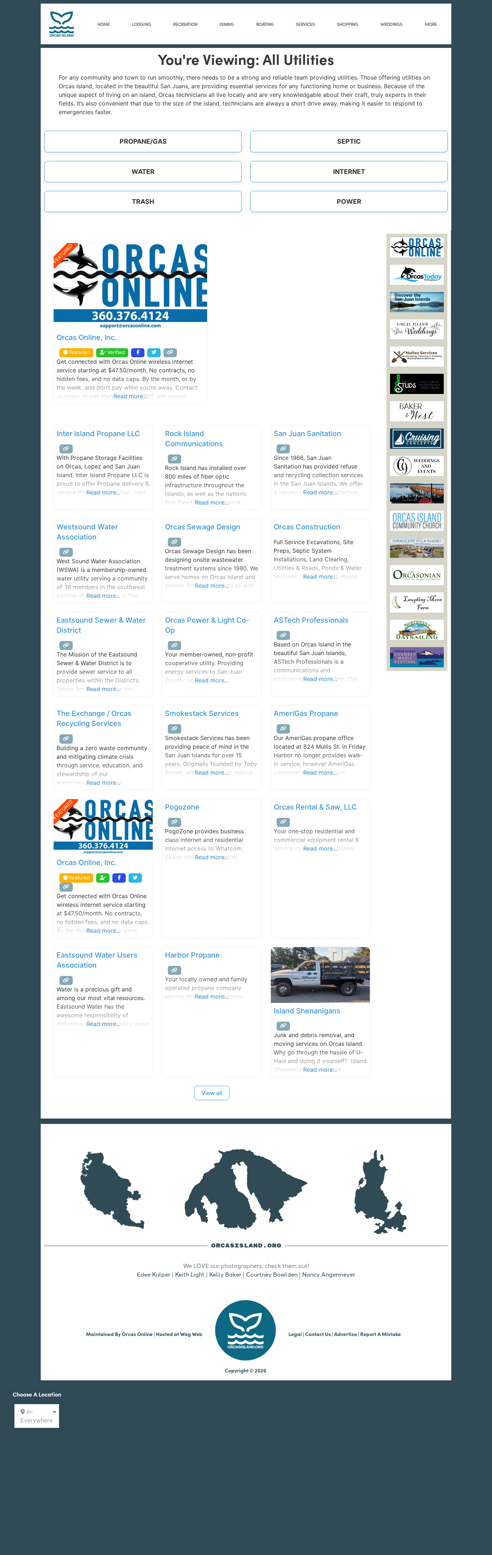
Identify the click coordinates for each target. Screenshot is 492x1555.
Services (305, 24)
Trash (143, 201)
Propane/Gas (143, 141)
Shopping (347, 24)
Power (349, 201)
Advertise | (347, 1333)
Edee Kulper (153, 1274)
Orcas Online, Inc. (87, 337)
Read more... (130, 396)
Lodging (141, 24)
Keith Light (190, 1274)
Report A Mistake (380, 1333)
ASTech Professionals (311, 620)
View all (211, 1093)
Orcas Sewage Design (202, 527)
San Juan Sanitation (307, 433)
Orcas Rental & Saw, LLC (315, 807)
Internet (349, 171)
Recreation (185, 24)
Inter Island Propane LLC (98, 433)
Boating (265, 24)
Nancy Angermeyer (328, 1274)
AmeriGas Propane (306, 713)
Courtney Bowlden (272, 1274)
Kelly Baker (225, 1274)
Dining (226, 24)
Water (143, 171)
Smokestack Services (202, 713)
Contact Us (318, 1333)
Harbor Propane (192, 955)
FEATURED (63, 253)
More (431, 24)
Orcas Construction (307, 527)
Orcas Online (137, 1333)
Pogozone (182, 807)
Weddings (391, 24)
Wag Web (191, 1333)
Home (103, 24)
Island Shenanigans (307, 1011)
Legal (295, 1333)
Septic (349, 141)
